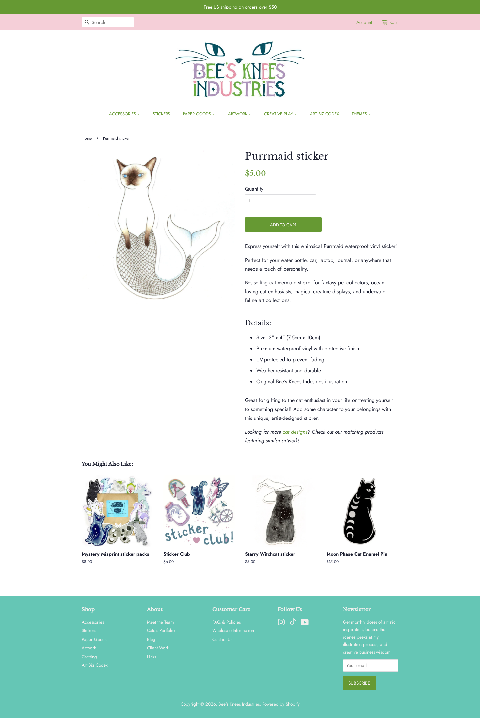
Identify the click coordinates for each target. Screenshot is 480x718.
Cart (394, 22)
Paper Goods (197, 114)
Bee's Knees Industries (239, 704)
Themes (360, 114)
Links (151, 656)
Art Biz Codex (324, 114)
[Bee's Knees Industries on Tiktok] (293, 623)
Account (364, 22)
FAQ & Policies (226, 622)
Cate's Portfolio (161, 630)
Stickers (161, 114)
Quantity (254, 189)
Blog (151, 639)
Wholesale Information (233, 630)
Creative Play (279, 114)
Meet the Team (160, 622)
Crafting (89, 656)
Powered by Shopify (281, 704)
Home (87, 138)
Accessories (123, 114)
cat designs (295, 432)
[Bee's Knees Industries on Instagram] (281, 623)
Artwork (238, 114)
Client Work (158, 647)
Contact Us (222, 639)
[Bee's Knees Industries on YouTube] (305, 623)
